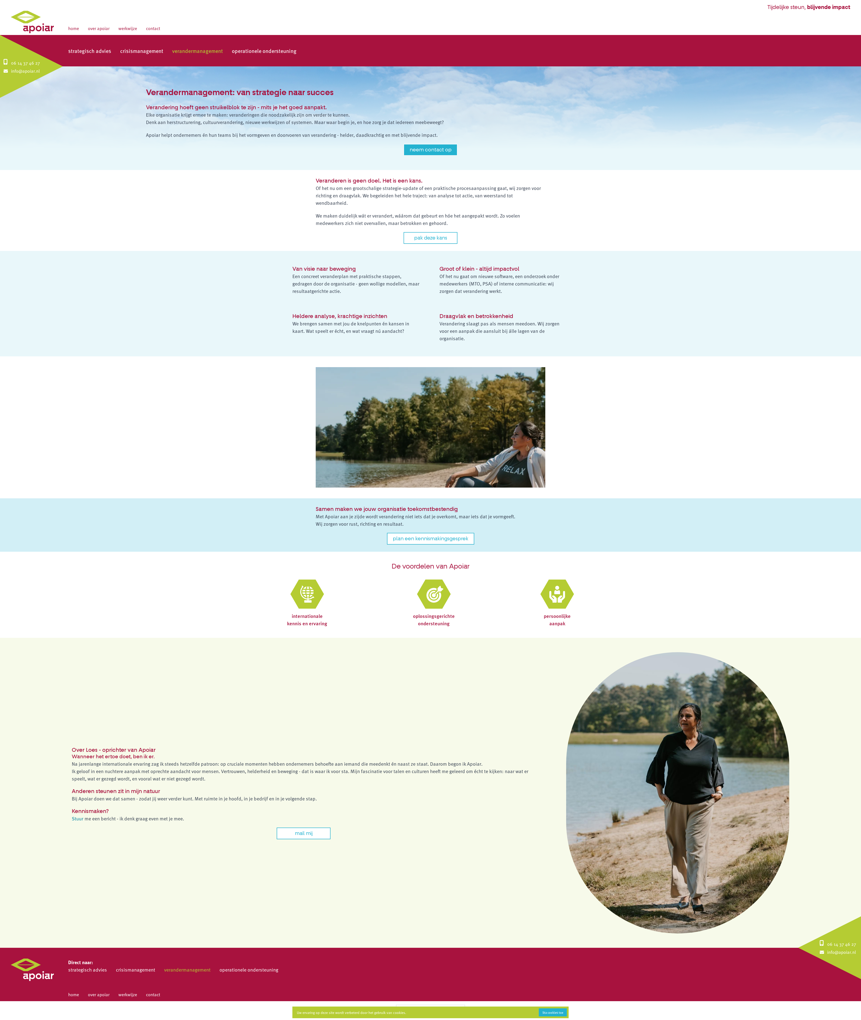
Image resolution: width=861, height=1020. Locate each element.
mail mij (304, 833)
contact (153, 28)
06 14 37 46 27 (25, 63)
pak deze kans (430, 238)
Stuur (78, 818)
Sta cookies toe (552, 1012)
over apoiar (98, 28)
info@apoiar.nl (25, 71)
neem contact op (431, 150)
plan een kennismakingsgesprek (430, 538)
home (73, 28)
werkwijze (127, 28)
